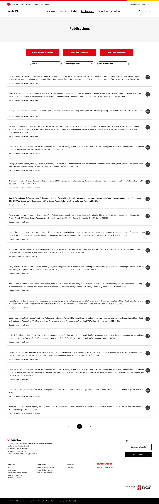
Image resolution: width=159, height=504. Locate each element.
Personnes (11, 464)
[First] (62, 426)
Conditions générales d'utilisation (45, 501)
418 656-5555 (109, 467)
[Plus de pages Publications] (93, 11)
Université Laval (16, 4)
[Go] (127, 440)
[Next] (90, 426)
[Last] (97, 426)
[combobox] (45, 63)
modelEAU (13, 11)
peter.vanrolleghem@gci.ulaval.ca (25, 454)
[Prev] (68, 426)
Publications (41, 464)
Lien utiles (70, 464)
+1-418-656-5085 (21, 451)
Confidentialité (71, 501)
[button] (138, 447)
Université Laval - (13, 443)
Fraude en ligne (61, 501)
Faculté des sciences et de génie (37, 4)
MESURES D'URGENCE (104, 464)
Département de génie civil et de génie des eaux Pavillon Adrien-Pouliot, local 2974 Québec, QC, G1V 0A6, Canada (29, 446)
